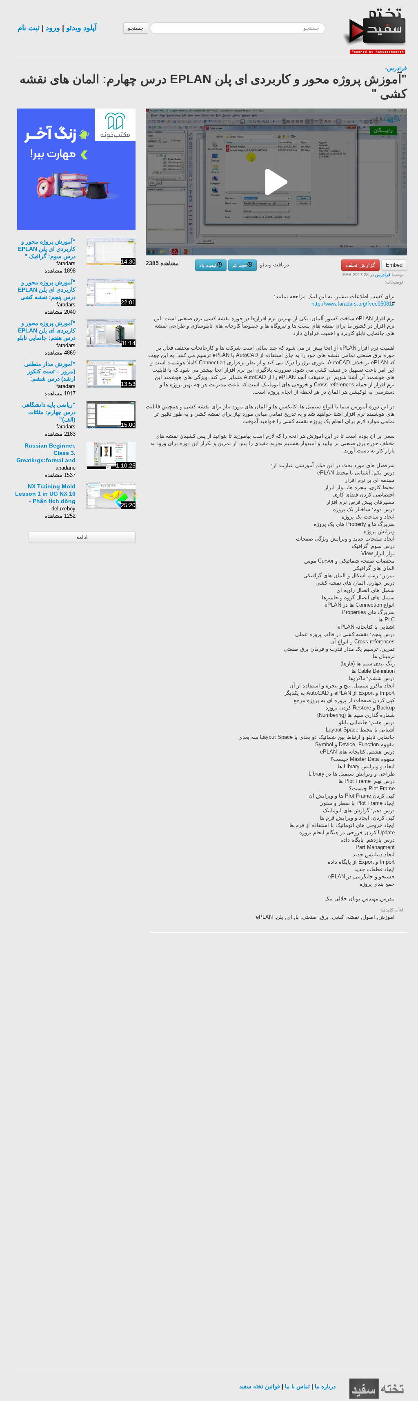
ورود (53, 28)
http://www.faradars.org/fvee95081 (351, 304)
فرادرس (397, 68)
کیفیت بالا (208, 265)
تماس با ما (297, 1386)
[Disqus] (346, 1042)
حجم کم (239, 265)
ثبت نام (29, 28)
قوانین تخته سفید (259, 1386)
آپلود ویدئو (81, 28)
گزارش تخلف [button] (360, 265)
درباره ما (325, 1386)
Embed (394, 265)
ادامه (82, 537)
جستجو (136, 28)
